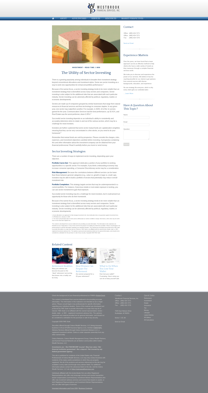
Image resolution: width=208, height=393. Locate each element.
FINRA (95, 328)
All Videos (147, 317)
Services (95, 18)
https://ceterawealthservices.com (83, 369)
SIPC (100, 328)
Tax (145, 308)
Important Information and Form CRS (65, 388)
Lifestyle (147, 312)
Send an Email (128, 43)
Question (127, 129)
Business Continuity (85, 388)
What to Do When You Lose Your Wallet (109, 269)
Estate (146, 303)
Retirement (148, 298)
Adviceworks (79, 18)
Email (125, 122)
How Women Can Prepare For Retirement (84, 269)
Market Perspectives (132, 18)
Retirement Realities (62, 266)
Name (126, 115)
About (63, 18)
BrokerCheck (100, 295)
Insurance (147, 305)
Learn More (129, 93)
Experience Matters (136, 55)
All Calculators (149, 320)
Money (146, 310)
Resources (110, 18)
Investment (148, 300)
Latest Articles (149, 315)
